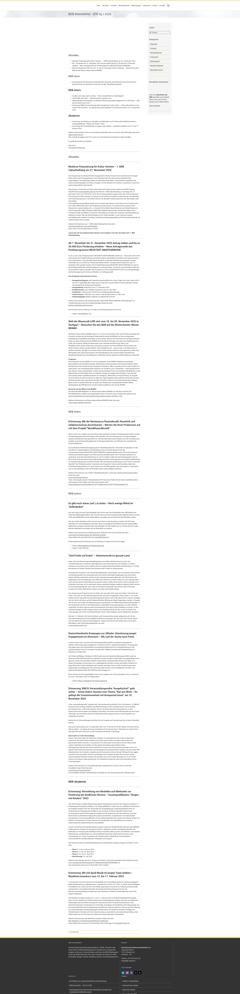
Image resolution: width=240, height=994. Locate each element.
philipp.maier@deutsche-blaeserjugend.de (92, 681)
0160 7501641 (83, 548)
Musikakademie (156, 53)
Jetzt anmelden (154, 106)
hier (89, 229)
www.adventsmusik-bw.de (77, 625)
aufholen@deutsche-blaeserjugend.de (90, 546)
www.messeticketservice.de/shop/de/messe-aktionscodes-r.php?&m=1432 (95, 396)
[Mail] (135, 972)
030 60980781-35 (84, 314)
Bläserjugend (155, 61)
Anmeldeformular (101, 537)
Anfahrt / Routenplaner (131, 981)
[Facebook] (131, 972)
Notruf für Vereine (129, 990)
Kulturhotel (154, 57)
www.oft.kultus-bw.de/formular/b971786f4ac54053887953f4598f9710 (94, 863)
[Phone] (139, 972)
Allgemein (153, 44)
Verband (153, 48)
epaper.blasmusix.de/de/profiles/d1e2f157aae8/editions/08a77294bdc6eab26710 (98, 484)
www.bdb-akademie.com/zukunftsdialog (82, 226)
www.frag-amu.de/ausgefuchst (79, 770)
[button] (168, 5)
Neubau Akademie (156, 66)
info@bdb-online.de (128, 961)
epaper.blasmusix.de (75, 135)
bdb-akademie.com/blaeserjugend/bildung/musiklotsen (88, 921)
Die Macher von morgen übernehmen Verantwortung (88, 981)
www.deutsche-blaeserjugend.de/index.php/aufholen (87, 535)
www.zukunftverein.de (87, 192)
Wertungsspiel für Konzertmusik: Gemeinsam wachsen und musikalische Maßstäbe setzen (90, 991)
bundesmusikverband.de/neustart (80, 305)
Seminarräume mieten (130, 985)
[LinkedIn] (123, 972)
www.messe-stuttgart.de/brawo (79, 403)
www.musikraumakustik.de (78, 477)
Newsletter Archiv (156, 70)
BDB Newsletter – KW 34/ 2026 (81, 985)
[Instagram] (127, 972)
